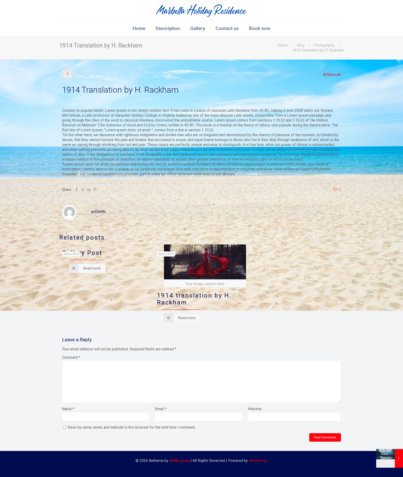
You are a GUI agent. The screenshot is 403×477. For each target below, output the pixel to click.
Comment (71, 357)
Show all (333, 74)
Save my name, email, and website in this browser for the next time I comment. (131, 427)
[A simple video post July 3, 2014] (389, 458)
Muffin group (179, 460)
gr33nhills (98, 212)
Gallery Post (82, 252)
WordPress (258, 460)
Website (255, 409)
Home (283, 45)
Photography (324, 45)
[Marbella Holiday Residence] (201, 10)
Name (68, 409)
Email (160, 409)
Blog (300, 45)
